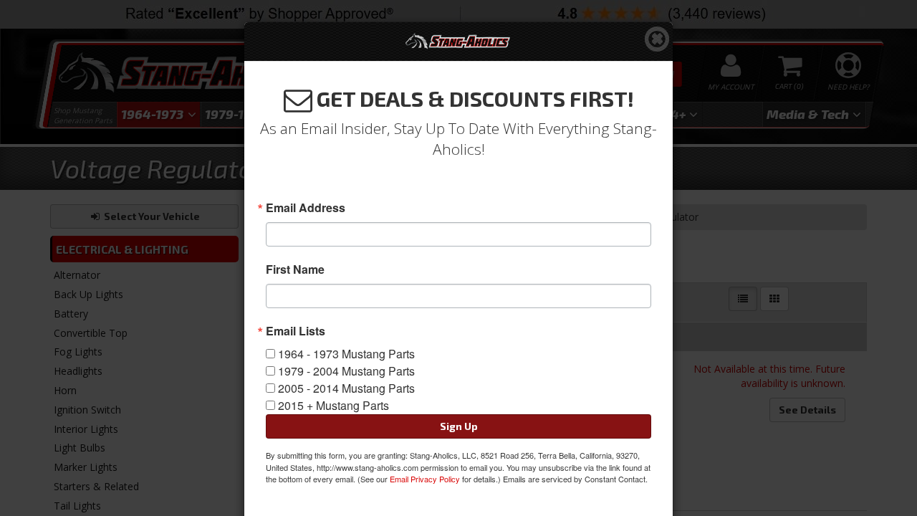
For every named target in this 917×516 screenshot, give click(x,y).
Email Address (305, 208)
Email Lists (295, 331)
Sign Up (459, 426)
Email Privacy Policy (425, 478)
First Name (295, 269)
